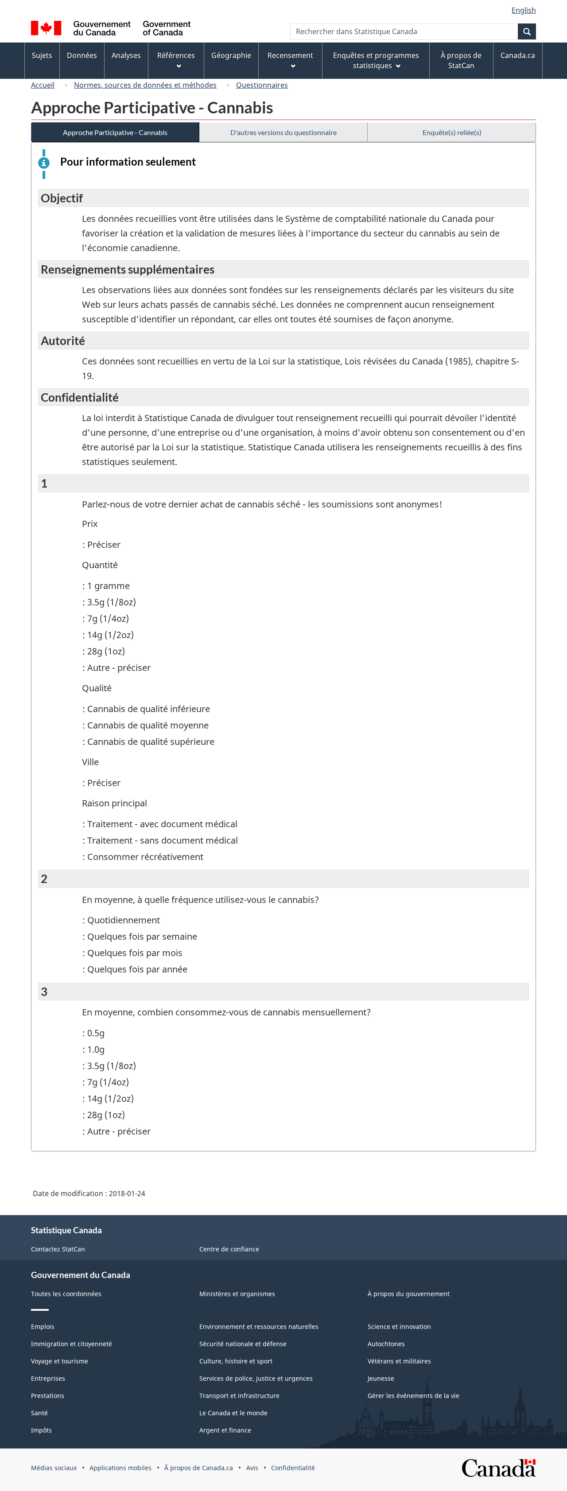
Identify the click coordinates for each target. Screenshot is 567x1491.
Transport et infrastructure (239, 1395)
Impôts (41, 1430)
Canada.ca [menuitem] (518, 55)
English (524, 10)
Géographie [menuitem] (231, 55)
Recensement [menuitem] (290, 55)
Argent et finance (225, 1430)
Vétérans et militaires (399, 1361)
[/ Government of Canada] (110, 29)
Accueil (42, 85)
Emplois (42, 1326)
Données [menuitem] (82, 55)
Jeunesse (381, 1378)
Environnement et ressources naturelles (258, 1326)
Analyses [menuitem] (126, 55)
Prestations (47, 1395)
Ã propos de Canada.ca (198, 1468)
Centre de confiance (229, 1249)
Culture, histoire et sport (235, 1361)
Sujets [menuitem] (42, 55)
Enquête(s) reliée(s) (452, 132)
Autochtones (386, 1344)
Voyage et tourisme (59, 1361)
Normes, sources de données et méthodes (145, 85)
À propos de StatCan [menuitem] (461, 60)
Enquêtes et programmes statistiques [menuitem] (376, 60)
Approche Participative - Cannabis (115, 132)
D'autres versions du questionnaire (283, 132)
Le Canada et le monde (233, 1413)
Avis (252, 1468)
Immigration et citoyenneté (71, 1344)
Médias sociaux (54, 1468)
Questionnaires (262, 85)
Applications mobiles (120, 1468)
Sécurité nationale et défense (243, 1344)
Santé (39, 1413)
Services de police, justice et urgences (256, 1378)
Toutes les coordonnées (66, 1294)
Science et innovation (399, 1326)
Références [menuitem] (176, 55)
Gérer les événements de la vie (413, 1395)
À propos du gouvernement (409, 1294)
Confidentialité (293, 1468)
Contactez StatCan (58, 1249)
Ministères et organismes (237, 1294)
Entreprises (48, 1378)
